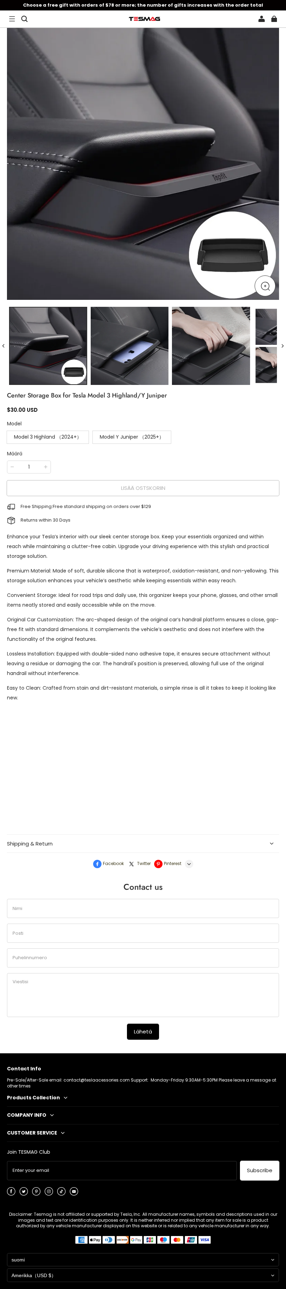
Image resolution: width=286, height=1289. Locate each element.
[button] (12, 19)
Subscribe (259, 1170)
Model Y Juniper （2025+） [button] (132, 436)
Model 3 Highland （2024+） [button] (48, 436)
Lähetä (143, 1031)
